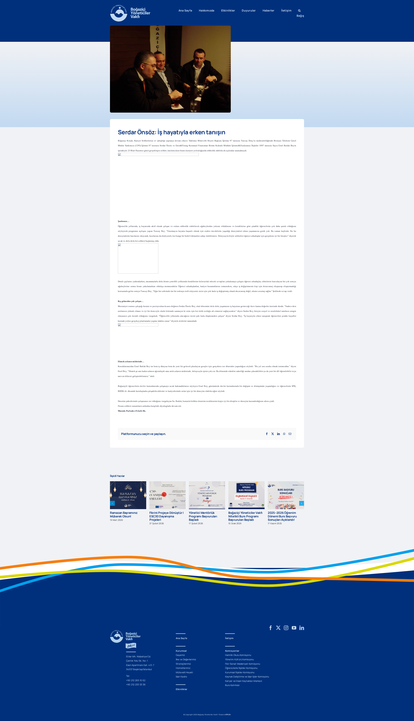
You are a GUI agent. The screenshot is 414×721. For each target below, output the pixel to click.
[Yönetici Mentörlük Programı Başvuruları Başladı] (167, 483)
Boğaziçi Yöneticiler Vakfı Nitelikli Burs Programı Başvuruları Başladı (206, 516)
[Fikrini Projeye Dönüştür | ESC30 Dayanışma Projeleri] (128, 483)
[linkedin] (302, 628)
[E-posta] (290, 433)
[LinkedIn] (278, 433)
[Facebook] (267, 433)
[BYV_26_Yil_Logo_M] (125, 631)
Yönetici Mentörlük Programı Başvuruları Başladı (163, 516)
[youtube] (294, 628)
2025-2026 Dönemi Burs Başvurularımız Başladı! (284, 514)
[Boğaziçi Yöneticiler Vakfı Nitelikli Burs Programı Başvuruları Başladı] (207, 483)
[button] (299, 10)
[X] (273, 433)
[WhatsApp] (284, 433)
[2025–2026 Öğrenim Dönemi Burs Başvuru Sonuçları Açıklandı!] (246, 483)
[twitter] (278, 628)
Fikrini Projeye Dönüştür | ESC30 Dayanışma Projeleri (127, 516)
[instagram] (286, 628)
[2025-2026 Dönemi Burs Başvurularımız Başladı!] (286, 483)
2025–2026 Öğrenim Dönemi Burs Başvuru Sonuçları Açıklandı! (242, 516)
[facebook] (270, 628)
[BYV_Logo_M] (130, 6)
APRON (228, 714)
